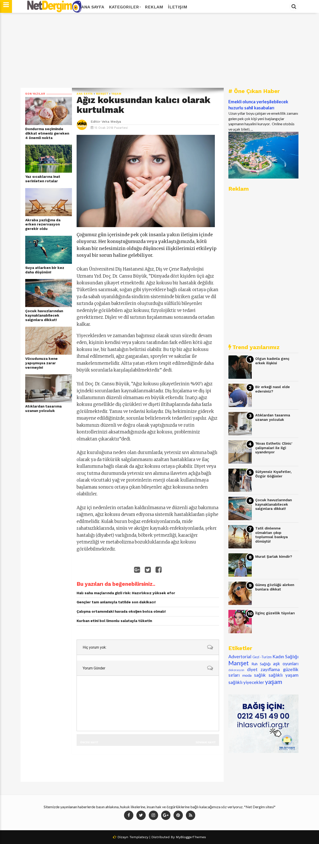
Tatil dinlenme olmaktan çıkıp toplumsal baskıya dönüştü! (271, 535)
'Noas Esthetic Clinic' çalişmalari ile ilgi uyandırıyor (273, 447)
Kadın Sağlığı (285, 656)
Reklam (154, 6)
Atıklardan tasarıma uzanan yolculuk (43, 408)
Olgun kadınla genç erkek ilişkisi (272, 361)
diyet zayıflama (263, 669)
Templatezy (138, 837)
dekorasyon (236, 670)
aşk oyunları (285, 663)
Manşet (102, 93)
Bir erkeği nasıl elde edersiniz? (272, 389)
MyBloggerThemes (191, 837)
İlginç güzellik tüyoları (275, 613)
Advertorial (239, 656)
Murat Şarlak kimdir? (273, 556)
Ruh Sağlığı (261, 664)
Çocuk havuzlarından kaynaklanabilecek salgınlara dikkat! (44, 315)
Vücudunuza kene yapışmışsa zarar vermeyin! (41, 363)
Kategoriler (124, 6)
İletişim (177, 6)
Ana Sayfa (92, 6)
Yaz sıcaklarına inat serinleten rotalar (42, 179)
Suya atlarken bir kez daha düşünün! (44, 270)
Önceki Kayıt (89, 742)
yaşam (116, 93)
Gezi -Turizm (262, 657)
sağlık (260, 675)
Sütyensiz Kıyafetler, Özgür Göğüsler (273, 474)
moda (247, 675)
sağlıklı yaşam (283, 675)
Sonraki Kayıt (206, 742)
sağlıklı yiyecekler (246, 682)
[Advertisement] (159, 50)
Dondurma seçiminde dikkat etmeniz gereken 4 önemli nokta (47, 133)
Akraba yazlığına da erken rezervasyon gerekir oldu (42, 224)
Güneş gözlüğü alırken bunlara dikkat (274, 587)
